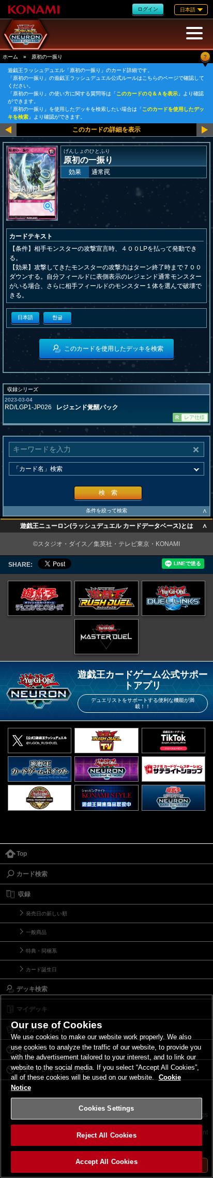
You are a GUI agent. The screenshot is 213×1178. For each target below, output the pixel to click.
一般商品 (36, 932)
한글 (57, 317)
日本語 (25, 317)
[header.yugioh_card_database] (26, 34)
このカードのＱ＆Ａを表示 (147, 93)
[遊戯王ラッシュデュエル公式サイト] (106, 598)
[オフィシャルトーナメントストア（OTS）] (40, 797)
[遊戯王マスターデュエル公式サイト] (106, 636)
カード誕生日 (41, 969)
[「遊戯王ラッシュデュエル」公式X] (40, 740)
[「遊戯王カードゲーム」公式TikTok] (174, 740)
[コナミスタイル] (106, 797)
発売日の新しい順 (46, 913)
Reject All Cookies (106, 1135)
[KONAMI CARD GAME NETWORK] (106, 769)
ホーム (10, 57)
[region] (106, 1086)
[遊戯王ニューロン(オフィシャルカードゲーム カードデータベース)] (174, 797)
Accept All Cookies (106, 1162)
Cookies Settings (106, 1108)
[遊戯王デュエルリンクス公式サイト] (174, 598)
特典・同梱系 (41, 951)
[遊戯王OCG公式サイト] (40, 598)
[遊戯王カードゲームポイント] (40, 769)
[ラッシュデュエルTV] (106, 740)
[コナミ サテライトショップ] (174, 769)
